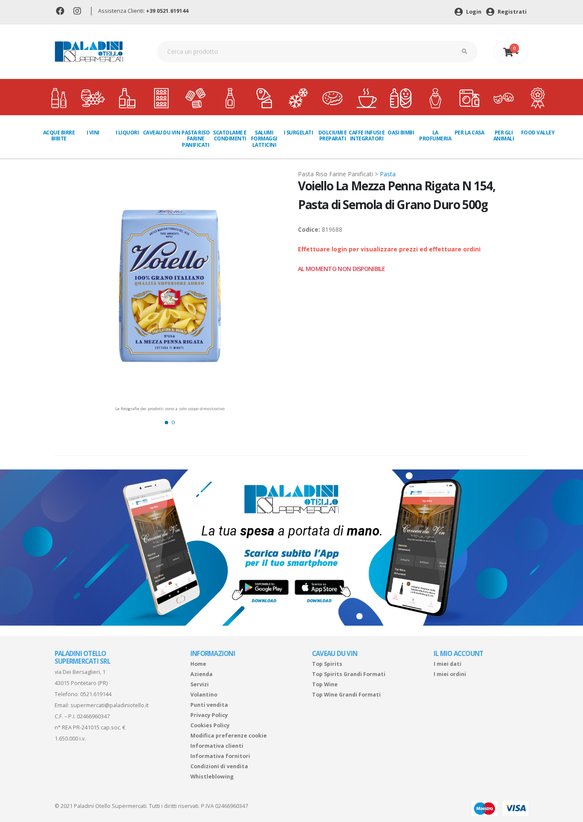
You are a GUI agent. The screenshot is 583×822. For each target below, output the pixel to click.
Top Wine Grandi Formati (346, 694)
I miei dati (447, 664)
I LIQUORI (127, 132)
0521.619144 (95, 694)
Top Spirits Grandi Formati (348, 674)
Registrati (511, 11)
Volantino (203, 694)
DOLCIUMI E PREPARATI (332, 135)
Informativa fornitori (220, 756)
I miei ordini (450, 674)
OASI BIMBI (401, 132)
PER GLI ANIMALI (503, 135)
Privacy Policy (209, 715)
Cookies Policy (210, 725)
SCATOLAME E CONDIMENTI (230, 135)
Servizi (199, 684)
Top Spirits (327, 664)
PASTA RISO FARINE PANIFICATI (195, 139)
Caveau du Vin (161, 132)
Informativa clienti (216, 745)
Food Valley (538, 132)
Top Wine (325, 684)
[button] (166, 422)
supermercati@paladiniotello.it (109, 705)
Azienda (201, 674)
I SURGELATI (298, 132)
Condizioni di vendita (219, 766)
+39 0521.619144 (167, 11)
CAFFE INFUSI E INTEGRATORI (367, 135)
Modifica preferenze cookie (228, 735)
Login (473, 11)
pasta (388, 174)
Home (198, 664)
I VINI (93, 132)
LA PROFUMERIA (435, 135)
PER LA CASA (469, 132)
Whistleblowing (212, 776)
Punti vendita (209, 704)
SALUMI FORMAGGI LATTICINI (264, 139)
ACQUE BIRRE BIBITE (59, 135)
